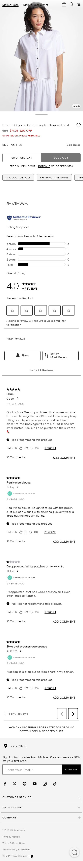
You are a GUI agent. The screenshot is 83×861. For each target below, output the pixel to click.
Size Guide (74, 144)
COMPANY (9, 817)
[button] (74, 853)
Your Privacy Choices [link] (15, 855)
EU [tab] (20, 144)
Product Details (18, 177)
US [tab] (13, 144)
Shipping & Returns (54, 177)
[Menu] (79, 4)
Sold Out (61, 157)
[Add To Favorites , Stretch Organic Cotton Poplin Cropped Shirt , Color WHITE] (79, 125)
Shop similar (21, 157)
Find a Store (18, 746)
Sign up (71, 769)
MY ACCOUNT (12, 807)
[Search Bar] (71, 4)
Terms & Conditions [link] (13, 843)
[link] (4, 783)
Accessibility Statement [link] (16, 849)
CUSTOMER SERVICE (16, 797)
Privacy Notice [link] (11, 836)
